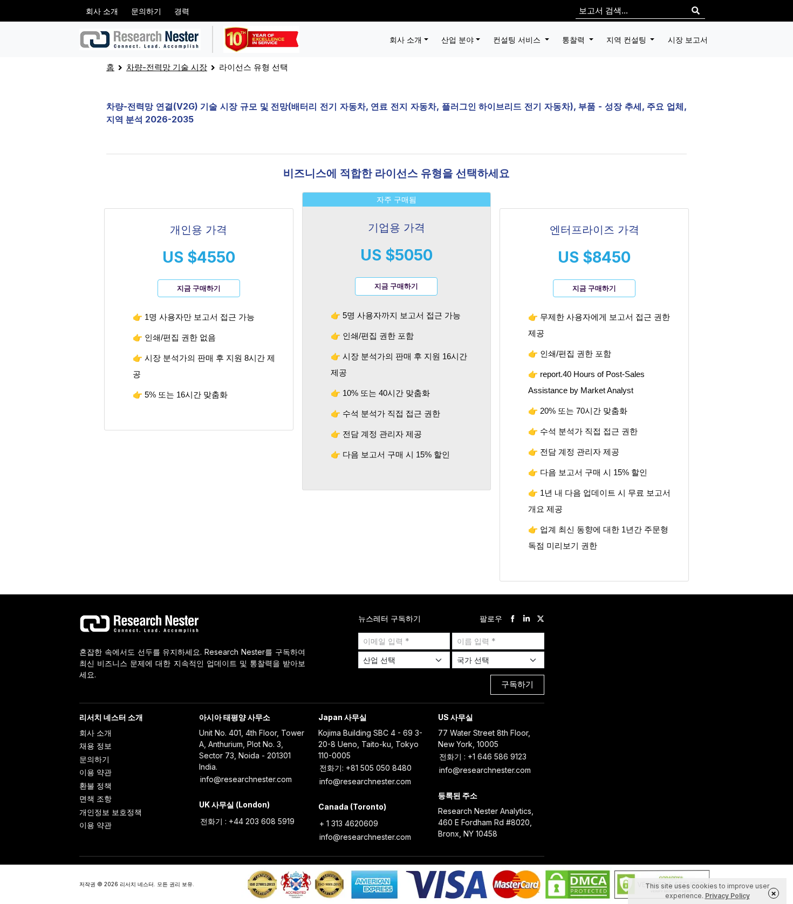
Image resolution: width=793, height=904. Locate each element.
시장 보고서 (688, 39)
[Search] (695, 11)
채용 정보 (95, 745)
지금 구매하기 (199, 288)
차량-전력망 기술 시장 (166, 67)
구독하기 (517, 684)
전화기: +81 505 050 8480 (365, 767)
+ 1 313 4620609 (348, 823)
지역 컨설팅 (627, 39)
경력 (181, 11)
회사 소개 (102, 11)
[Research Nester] (140, 39)
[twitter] (540, 618)
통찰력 (574, 39)
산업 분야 (457, 39)
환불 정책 (95, 785)
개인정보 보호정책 (110, 812)
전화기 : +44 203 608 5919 (247, 821)
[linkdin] (526, 618)
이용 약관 (95, 772)
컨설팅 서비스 (518, 39)
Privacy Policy (727, 896)
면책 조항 (95, 798)
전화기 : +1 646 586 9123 (483, 756)
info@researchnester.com (246, 779)
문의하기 (146, 11)
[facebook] (512, 618)
